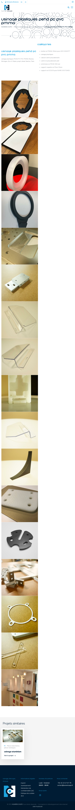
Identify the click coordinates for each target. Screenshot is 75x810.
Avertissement (26, 786)
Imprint (23, 783)
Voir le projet (8, 755)
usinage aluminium (12, 751)
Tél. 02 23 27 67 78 (64, 783)
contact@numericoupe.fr (65, 785)
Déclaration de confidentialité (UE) (27, 789)
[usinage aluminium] (13, 736)
